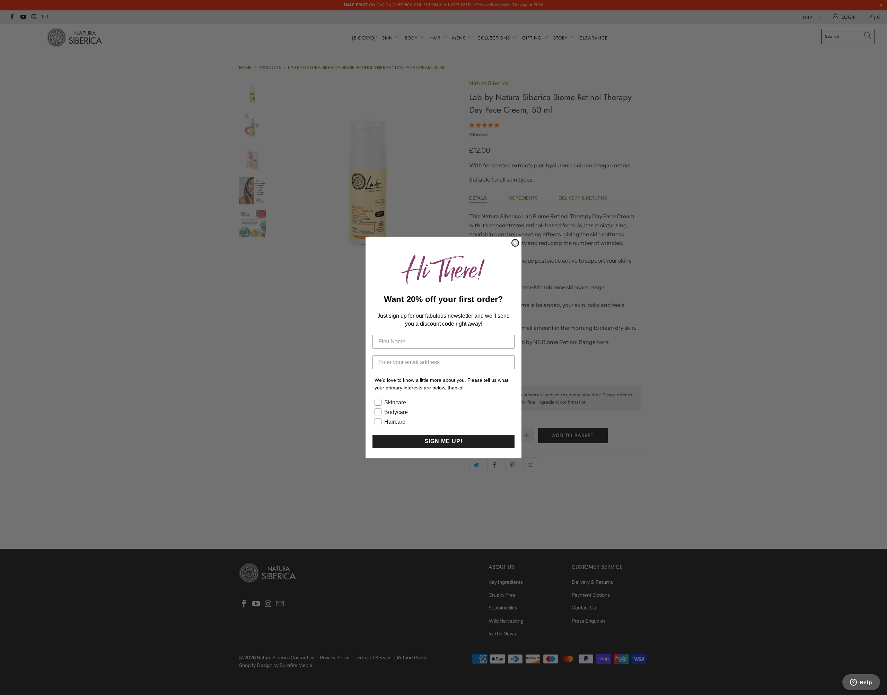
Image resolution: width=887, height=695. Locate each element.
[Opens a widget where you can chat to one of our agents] (861, 683)
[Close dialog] (515, 242)
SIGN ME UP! (443, 441)
